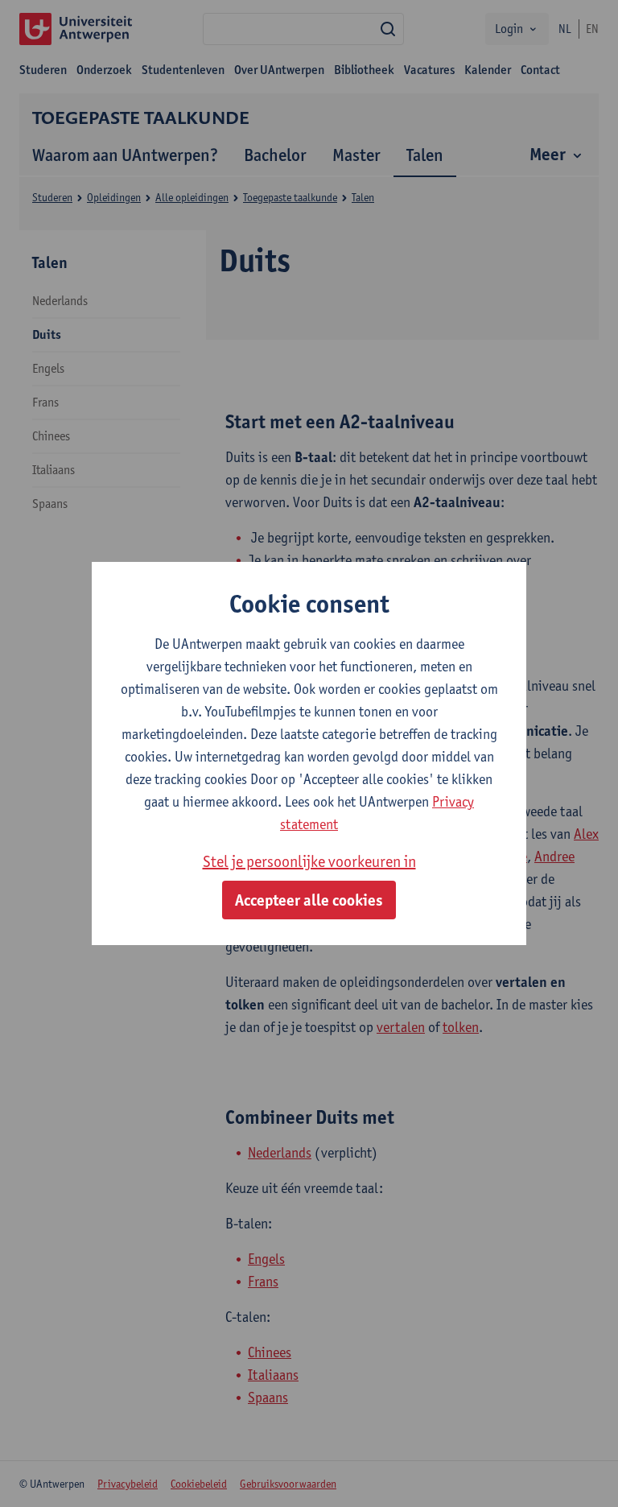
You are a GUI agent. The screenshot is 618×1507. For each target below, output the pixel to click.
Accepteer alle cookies (309, 900)
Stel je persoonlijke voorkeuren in (309, 861)
